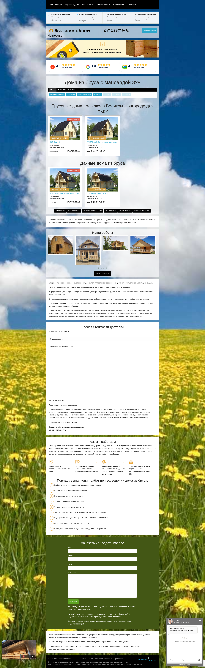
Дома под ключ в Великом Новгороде (69, 33)
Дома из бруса (56, 5)
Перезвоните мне (150, 30)
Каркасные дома (72, 5)
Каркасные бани (103, 5)
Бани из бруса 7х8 (110, 210)
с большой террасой (84, 94)
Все (83, 90)
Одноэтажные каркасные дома (92, 210)
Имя (69, 547)
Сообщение (72, 573)
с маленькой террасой (57, 94)
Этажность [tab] (74, 90)
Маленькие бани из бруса (141, 210)
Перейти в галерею (102, 273)
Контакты (133, 5)
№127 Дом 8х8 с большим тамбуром (102, 142)
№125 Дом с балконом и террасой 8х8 (65, 193)
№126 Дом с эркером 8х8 (97, 193)
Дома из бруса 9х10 (74, 210)
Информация (118, 5)
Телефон (70, 556)
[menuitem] (55, 5)
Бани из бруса (87, 5)
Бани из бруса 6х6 (125, 210)
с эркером (97, 94)
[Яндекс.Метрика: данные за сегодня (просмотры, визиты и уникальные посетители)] (152, 659)
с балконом (71, 94)
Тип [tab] (53, 90)
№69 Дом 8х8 (55, 142)
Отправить (73, 601)
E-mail (70, 564)
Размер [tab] (62, 90)
